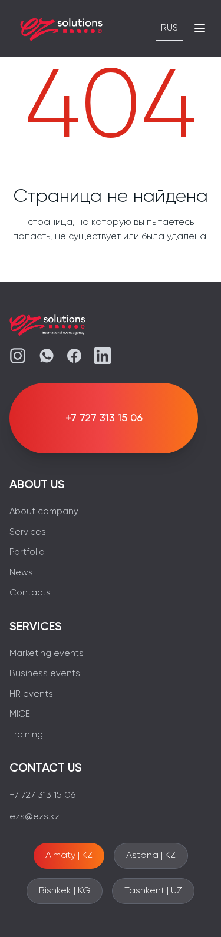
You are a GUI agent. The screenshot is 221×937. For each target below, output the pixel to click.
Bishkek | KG (64, 891)
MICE (19, 714)
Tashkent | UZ (153, 891)
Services (27, 532)
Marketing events (46, 653)
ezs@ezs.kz (34, 817)
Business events (44, 673)
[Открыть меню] (200, 28)
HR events (31, 694)
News (21, 572)
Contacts (30, 592)
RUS (169, 28)
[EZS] (61, 28)
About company (43, 511)
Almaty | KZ (69, 855)
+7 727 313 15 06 (42, 795)
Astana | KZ (151, 855)
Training (26, 734)
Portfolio (27, 552)
